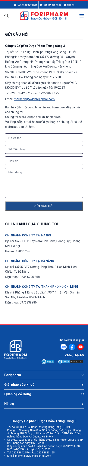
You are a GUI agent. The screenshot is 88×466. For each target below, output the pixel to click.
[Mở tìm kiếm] (6, 15)
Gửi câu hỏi (43, 206)
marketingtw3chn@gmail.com (34, 99)
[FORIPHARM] (44, 16)
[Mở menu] (81, 15)
